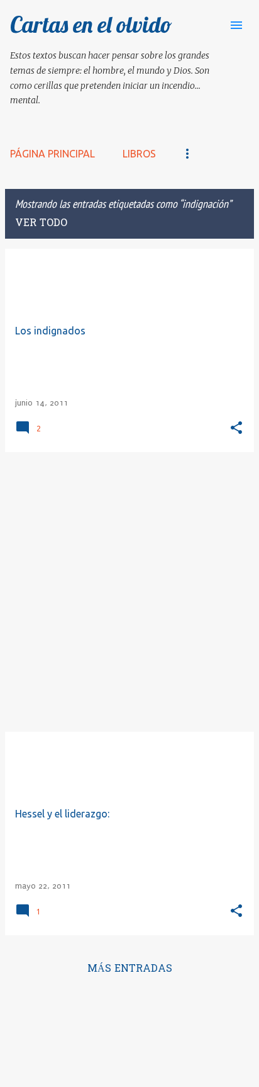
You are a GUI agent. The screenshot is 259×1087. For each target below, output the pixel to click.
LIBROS (139, 153)
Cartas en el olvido (91, 24)
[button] (236, 428)
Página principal (52, 153)
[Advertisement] (129, 592)
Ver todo (41, 223)
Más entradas (129, 969)
